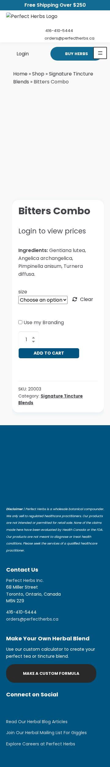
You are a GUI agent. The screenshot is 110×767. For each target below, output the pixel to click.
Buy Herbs (76, 54)
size (22, 291)
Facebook (27, 708)
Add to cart (49, 353)
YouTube (58, 708)
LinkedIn (43, 708)
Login (22, 53)
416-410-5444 (59, 30)
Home (20, 73)
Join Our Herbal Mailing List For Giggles (46, 733)
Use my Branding (43, 322)
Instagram (12, 708)
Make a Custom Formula (51, 673)
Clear (86, 299)
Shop (38, 73)
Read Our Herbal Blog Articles (37, 722)
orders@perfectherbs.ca (69, 38)
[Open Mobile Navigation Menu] (100, 53)
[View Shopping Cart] (37, 53)
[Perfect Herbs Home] (31, 17)
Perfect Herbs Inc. (25, 580)
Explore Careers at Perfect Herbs (40, 744)
